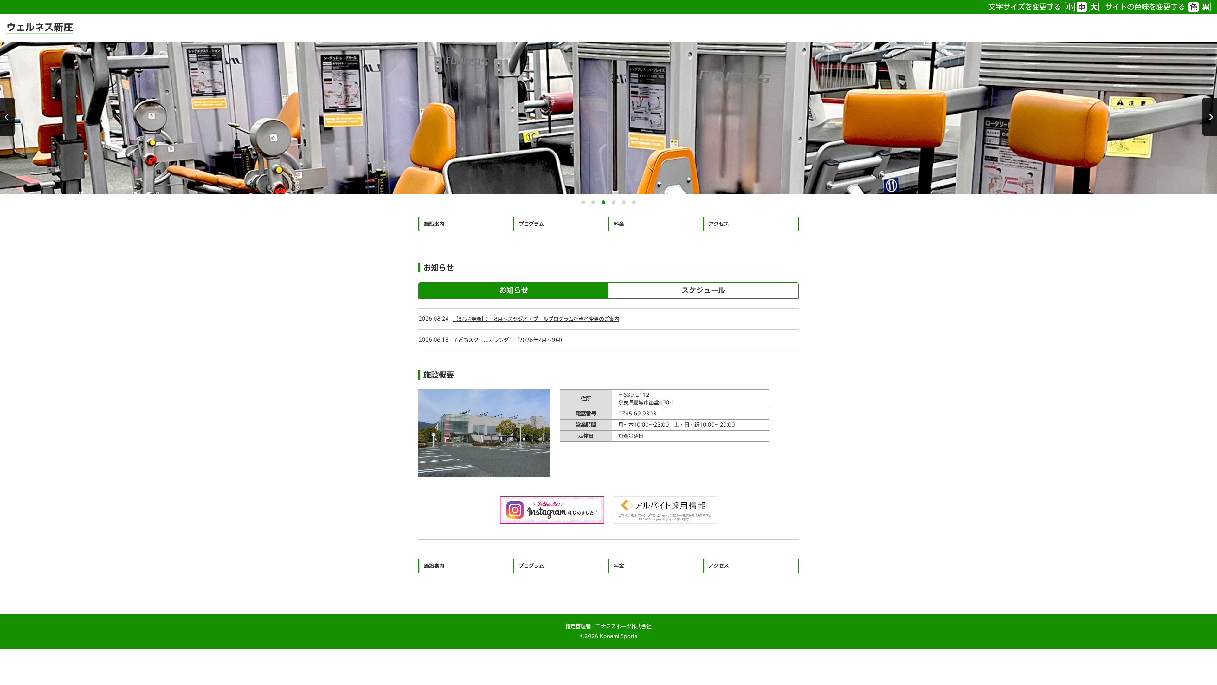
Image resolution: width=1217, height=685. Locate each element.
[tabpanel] (608, 118)
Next (1209, 117)
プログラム (531, 223)
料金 (619, 223)
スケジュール (703, 290)
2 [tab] (593, 202)
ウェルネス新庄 (39, 27)
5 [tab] (624, 202)
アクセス (719, 223)
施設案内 (434, 223)
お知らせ (513, 290)
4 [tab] (613, 202)
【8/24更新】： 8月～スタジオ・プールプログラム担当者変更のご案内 (536, 319)
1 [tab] (583, 202)
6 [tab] (634, 202)
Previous (7, 117)
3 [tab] (603, 202)
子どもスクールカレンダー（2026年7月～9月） (509, 339)
